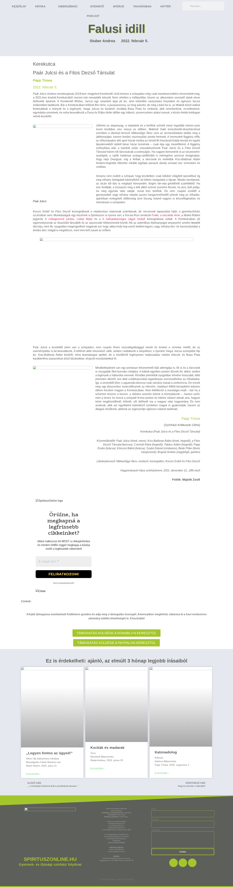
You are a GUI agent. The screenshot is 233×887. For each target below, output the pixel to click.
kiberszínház (67, 6)
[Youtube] (192, 863)
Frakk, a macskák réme (166, 215)
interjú (118, 6)
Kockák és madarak (107, 747)
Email (154, 819)
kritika (40, 6)
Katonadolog (166, 752)
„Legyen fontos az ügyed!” (49, 753)
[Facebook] (173, 863)
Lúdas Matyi (85, 219)
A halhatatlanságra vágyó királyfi (123, 219)
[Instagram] (183, 863)
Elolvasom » (33, 774)
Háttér (165, 6)
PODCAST (93, 16)
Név (153, 809)
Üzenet (155, 829)
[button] (116, 642)
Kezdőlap (19, 6)
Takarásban (142, 6)
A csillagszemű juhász (59, 219)
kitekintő (97, 6)
